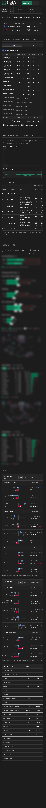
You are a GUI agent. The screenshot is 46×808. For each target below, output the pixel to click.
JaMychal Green (8, 73)
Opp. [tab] (24, 477)
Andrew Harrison (8, 90)
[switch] (4, 125)
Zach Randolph (8, 78)
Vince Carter (7, 65)
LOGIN (36, 3)
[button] (23, 142)
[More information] (16, 146)
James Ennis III (7, 82)
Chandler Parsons (8, 98)
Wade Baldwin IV (8, 110)
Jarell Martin (7, 106)
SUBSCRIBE (26, 3)
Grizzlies (12, 26)
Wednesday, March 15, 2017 (27, 17)
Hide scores (5, 11)
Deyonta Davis (7, 114)
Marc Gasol (6, 57)
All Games (4, 9)
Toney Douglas (8, 102)
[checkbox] (1, 11)
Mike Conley (7, 61)
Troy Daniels (7, 86)
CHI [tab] (34, 45)
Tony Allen (6, 69)
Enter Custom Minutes (33, 125)
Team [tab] (20, 477)
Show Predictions (13, 125)
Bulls (11, 30)
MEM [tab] (13, 45)
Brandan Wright (8, 94)
